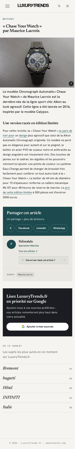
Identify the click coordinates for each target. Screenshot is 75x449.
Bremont (10, 376)
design (23, 135)
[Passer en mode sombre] (67, 6)
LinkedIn (41, 228)
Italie (7, 414)
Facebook (23, 228)
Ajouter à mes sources (38, 333)
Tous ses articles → (28, 251)
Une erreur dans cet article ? (40, 267)
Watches (8, 19)
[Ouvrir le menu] (7, 6)
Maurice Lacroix (25, 281)
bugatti (9, 385)
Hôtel (7, 395)
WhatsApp (59, 228)
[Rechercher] (59, 6)
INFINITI (11, 405)
